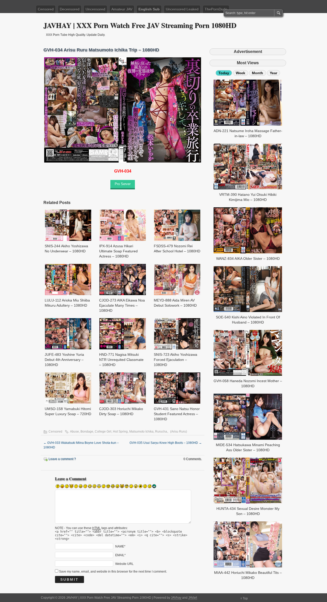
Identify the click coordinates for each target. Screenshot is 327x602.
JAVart (192, 597)
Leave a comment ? (62, 459)
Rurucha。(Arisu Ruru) (171, 431)
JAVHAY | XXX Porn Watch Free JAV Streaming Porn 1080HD (139, 25)
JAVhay (176, 597)
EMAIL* (120, 555)
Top (245, 598)
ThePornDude (216, 9)
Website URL (124, 563)
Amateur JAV (121, 9)
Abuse (74, 431)
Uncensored (95, 9)
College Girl (103, 431)
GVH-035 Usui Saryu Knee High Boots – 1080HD (166, 443)
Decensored (69, 9)
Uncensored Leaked (182, 9)
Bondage (86, 431)
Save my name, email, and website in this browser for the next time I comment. (113, 571)
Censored (46, 9)
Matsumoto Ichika (141, 431)
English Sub (149, 9)
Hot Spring (120, 431)
